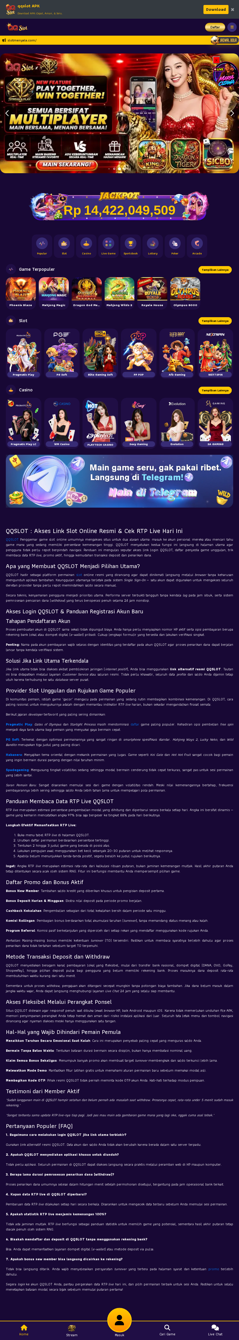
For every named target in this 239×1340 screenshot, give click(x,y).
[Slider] (119, 113)
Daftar (215, 27)
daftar (136, 724)
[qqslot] (15, 27)
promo (214, 1269)
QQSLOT (13, 539)
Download (216, 9)
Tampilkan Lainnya (215, 269)
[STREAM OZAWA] (226, 73)
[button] (232, 113)
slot (80, 574)
